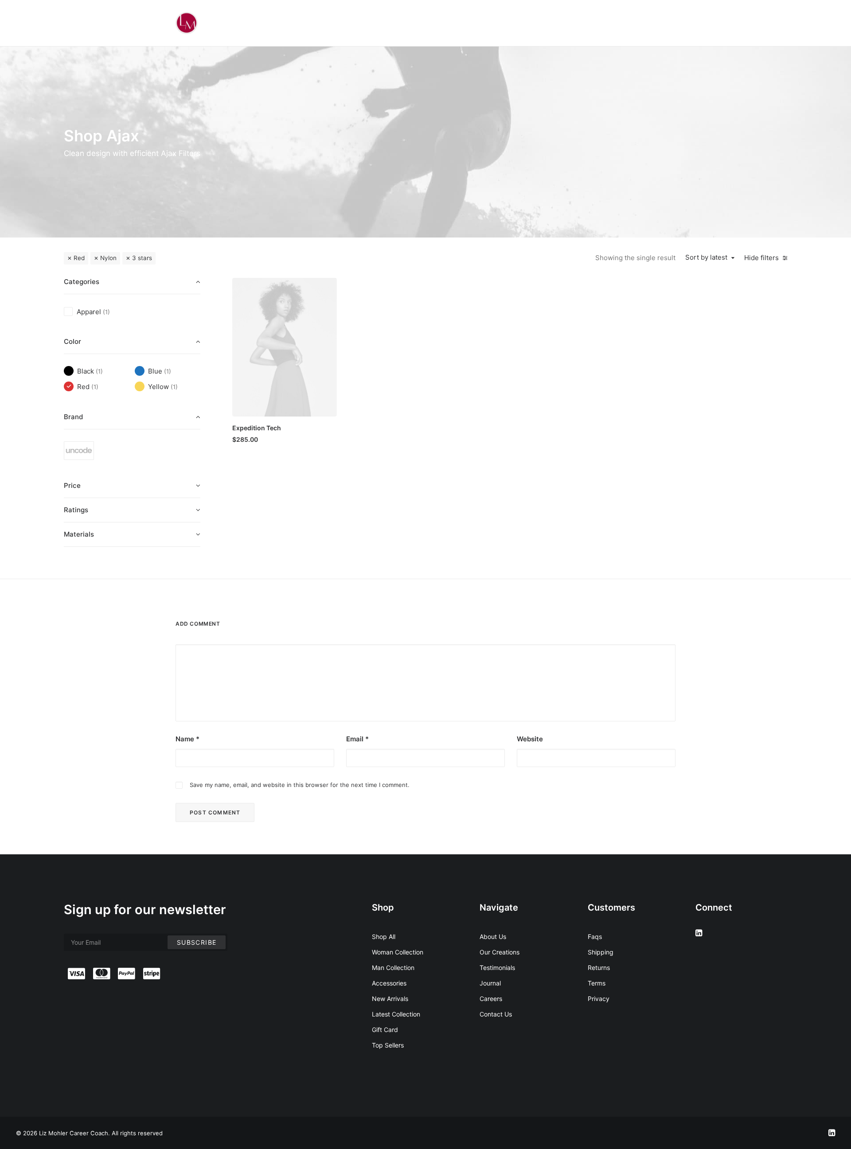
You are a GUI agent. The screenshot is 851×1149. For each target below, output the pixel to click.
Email (357, 739)
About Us (493, 936)
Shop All (383, 936)
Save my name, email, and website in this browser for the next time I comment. (300, 784)
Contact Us (496, 1014)
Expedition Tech (256, 428)
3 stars (142, 257)
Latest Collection (396, 1014)
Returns (599, 967)
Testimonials (497, 967)
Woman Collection (397, 952)
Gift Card (385, 1029)
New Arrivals (390, 998)
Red (79, 257)
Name (187, 739)
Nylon (108, 257)
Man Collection (393, 967)
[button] (284, 347)
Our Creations (499, 952)
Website (530, 739)
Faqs (595, 936)
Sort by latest (706, 257)
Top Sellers (388, 1045)
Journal (490, 983)
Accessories (389, 983)
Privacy (598, 998)
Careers (491, 998)
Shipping (600, 952)
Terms (596, 983)
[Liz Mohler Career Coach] (187, 23)
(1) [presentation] (106, 311)
